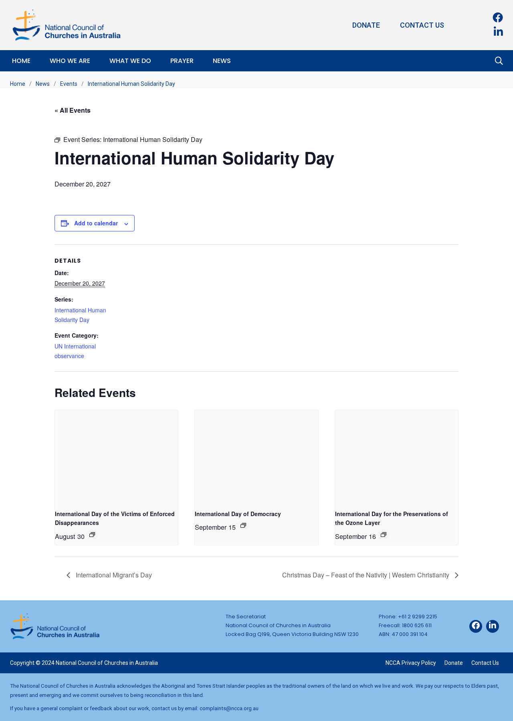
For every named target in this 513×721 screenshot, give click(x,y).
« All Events (73, 110)
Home (21, 60)
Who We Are (70, 60)
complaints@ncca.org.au (229, 708)
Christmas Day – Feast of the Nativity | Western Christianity (366, 574)
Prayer (182, 60)
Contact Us (422, 25)
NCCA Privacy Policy (411, 663)
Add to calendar (96, 223)
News (222, 60)
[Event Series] (92, 534)
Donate (366, 25)
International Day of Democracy (238, 514)
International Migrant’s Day (113, 574)
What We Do (130, 60)
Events (68, 84)
